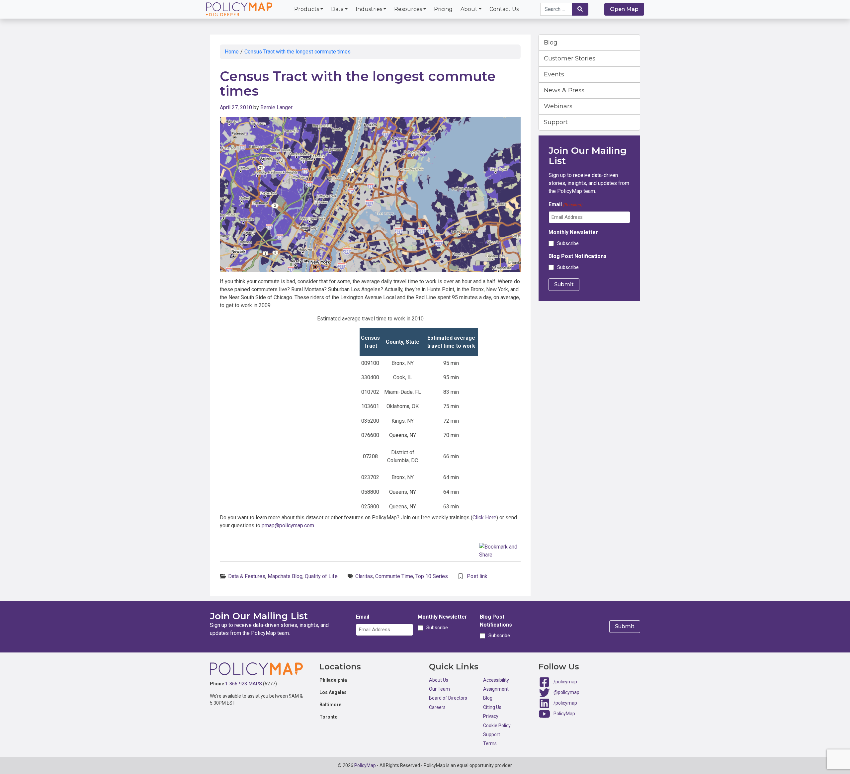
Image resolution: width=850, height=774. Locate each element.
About (469, 9)
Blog (550, 42)
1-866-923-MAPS (243, 683)
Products (306, 9)
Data (337, 9)
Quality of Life (321, 576)
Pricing (443, 9)
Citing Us (492, 707)
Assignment (496, 689)
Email (565, 204)
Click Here (484, 517)
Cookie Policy (497, 725)
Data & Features (246, 576)
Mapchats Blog (285, 576)
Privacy (490, 716)
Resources (408, 9)
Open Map (624, 9)
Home (232, 51)
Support (556, 122)
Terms (490, 743)
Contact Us (504, 9)
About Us (438, 680)
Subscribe (568, 243)
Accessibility (496, 680)
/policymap (565, 681)
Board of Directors (448, 698)
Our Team (439, 689)
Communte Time (394, 576)
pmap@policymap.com (288, 525)
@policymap (566, 692)
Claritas (364, 576)
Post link (477, 576)
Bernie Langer (276, 107)
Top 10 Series (431, 576)
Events (554, 74)
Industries (369, 9)
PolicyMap (564, 713)
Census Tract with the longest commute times (297, 51)
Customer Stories (569, 58)
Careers (437, 707)
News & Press (564, 90)
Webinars (558, 106)
